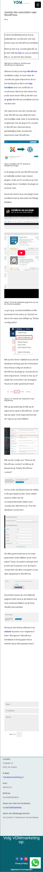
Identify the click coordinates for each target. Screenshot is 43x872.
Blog (6, 19)
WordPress (32, 71)
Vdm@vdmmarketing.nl (13, 777)
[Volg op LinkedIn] (21, 859)
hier (20, 53)
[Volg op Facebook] (17, 859)
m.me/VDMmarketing (12, 807)
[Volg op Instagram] (26, 859)
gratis (9, 99)
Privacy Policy (21, 863)
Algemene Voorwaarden (21, 869)
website (7, 631)
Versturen (31, 734)
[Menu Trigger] (38, 5)
